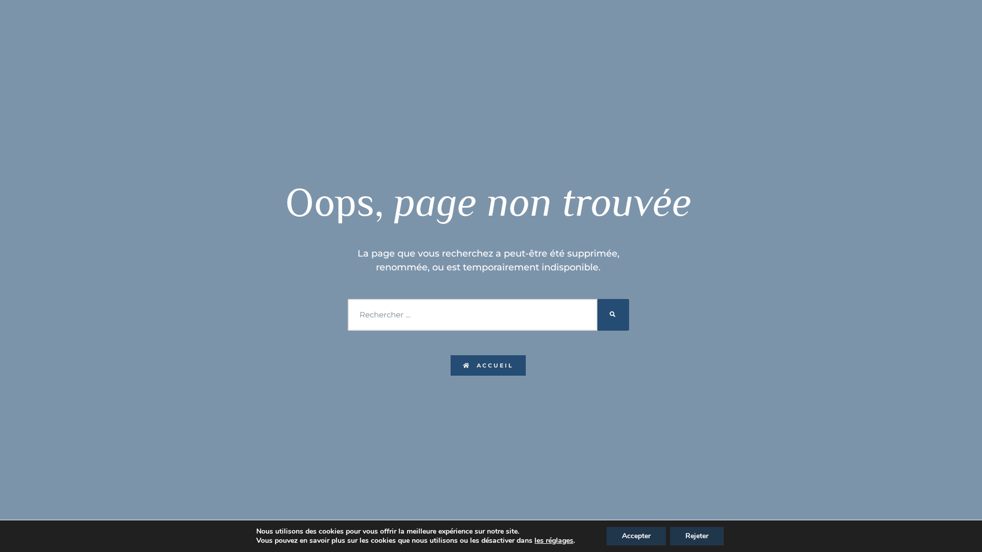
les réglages (553, 540)
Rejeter (696, 536)
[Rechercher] (613, 315)
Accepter (636, 536)
